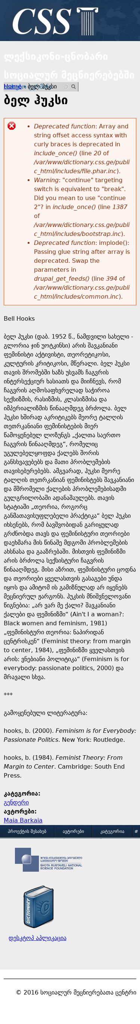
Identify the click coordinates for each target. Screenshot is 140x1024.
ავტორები (73, 831)
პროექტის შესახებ (27, 831)
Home (13, 86)
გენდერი (16, 802)
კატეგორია (112, 831)
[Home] (53, 22)
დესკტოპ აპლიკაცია (37, 937)
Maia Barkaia (23, 820)
